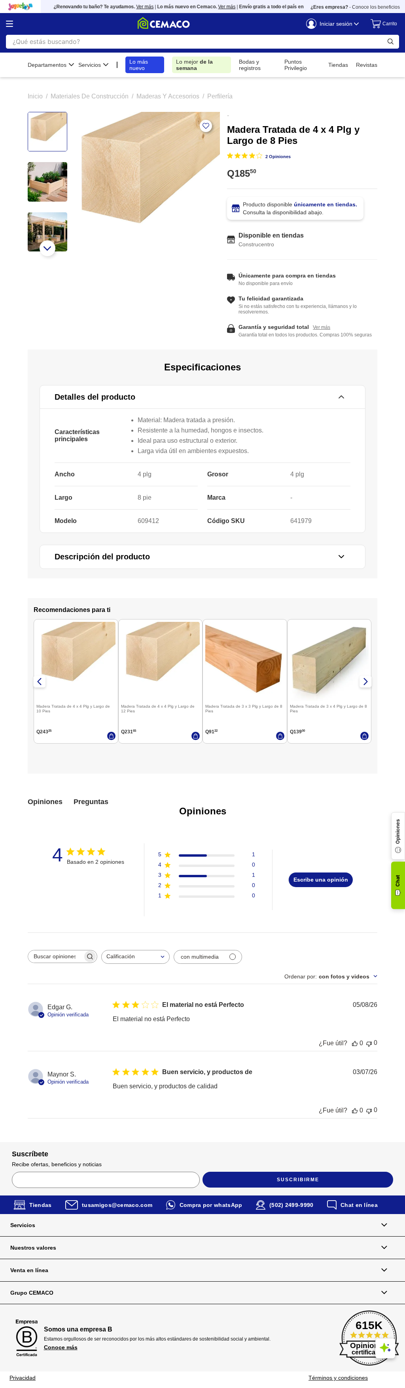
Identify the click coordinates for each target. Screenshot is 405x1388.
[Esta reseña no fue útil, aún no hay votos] (369, 1043)
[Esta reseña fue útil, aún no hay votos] (355, 1043)
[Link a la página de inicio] (35, 96)
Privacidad (22, 1378)
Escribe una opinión (320, 879)
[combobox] (135, 957)
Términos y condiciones (338, 1378)
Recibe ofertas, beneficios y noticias (57, 1164)
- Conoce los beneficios (355, 7)
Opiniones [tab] (45, 802)
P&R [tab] (91, 802)
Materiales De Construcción (90, 96)
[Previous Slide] (39, 681)
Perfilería (220, 96)
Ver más (135, 6)
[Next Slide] (365, 681)
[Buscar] (390, 41)
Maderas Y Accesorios (167, 96)
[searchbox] (55, 956)
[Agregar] (111, 736)
